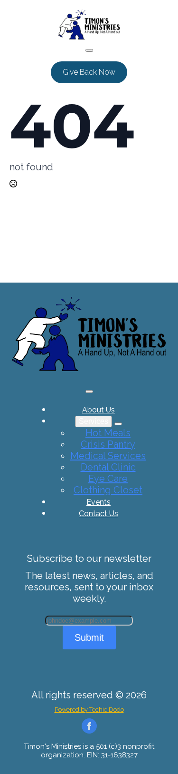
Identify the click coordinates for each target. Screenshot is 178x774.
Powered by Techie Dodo (89, 709)
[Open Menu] (89, 50)
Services (93, 421)
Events (98, 502)
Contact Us (98, 513)
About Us (98, 409)
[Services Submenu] (118, 423)
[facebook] (89, 726)
